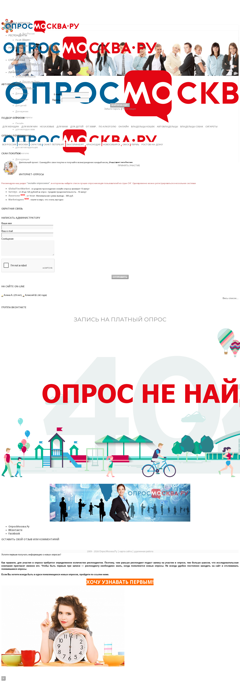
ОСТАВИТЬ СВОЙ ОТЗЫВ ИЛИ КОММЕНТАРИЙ (30, 539)
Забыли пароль (112, 108)
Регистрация (129, 108)
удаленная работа (143, 551)
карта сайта (125, 551)
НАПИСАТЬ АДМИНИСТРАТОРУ (20, 217)
